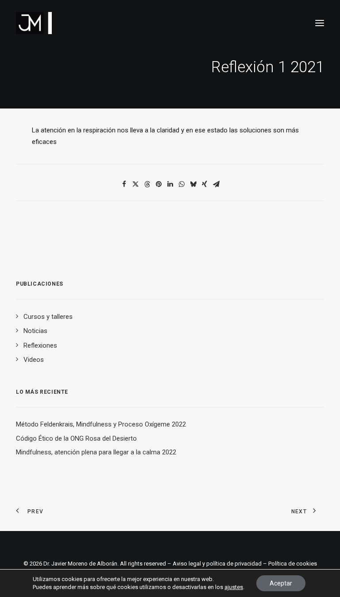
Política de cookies (292, 563)
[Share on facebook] (124, 184)
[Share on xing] (204, 184)
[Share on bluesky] (193, 184)
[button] (319, 23)
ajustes (233, 587)
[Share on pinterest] (158, 184)
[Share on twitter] (135, 184)
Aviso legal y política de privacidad (217, 563)
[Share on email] (216, 184)
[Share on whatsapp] (181, 184)
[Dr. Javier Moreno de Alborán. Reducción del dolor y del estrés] (34, 23)
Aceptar (281, 583)
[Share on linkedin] (170, 184)
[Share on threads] (147, 184)
